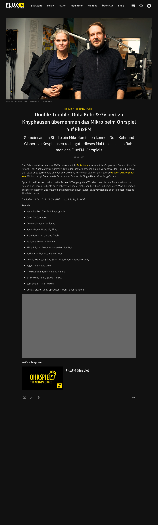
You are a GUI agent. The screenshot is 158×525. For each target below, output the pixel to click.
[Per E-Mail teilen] (24, 397)
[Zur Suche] (141, 5)
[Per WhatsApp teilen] (31, 397)
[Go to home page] (15, 5)
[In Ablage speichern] (133, 397)
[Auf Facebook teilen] (39, 397)
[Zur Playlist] (133, 5)
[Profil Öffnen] (149, 5)
